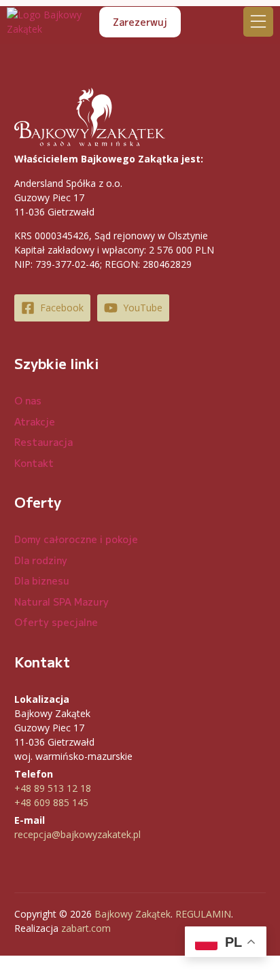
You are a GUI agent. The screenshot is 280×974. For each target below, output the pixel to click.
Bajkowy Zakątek (132, 913)
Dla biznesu (41, 580)
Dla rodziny (40, 560)
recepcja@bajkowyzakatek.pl (77, 834)
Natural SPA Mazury (61, 601)
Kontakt (34, 463)
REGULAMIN (203, 913)
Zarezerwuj (140, 22)
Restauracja (43, 442)
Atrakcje (34, 421)
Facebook (62, 307)
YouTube (142, 307)
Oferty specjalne (56, 622)
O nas (27, 400)
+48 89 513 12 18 (52, 788)
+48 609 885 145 (51, 802)
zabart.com (86, 928)
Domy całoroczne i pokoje (76, 539)
